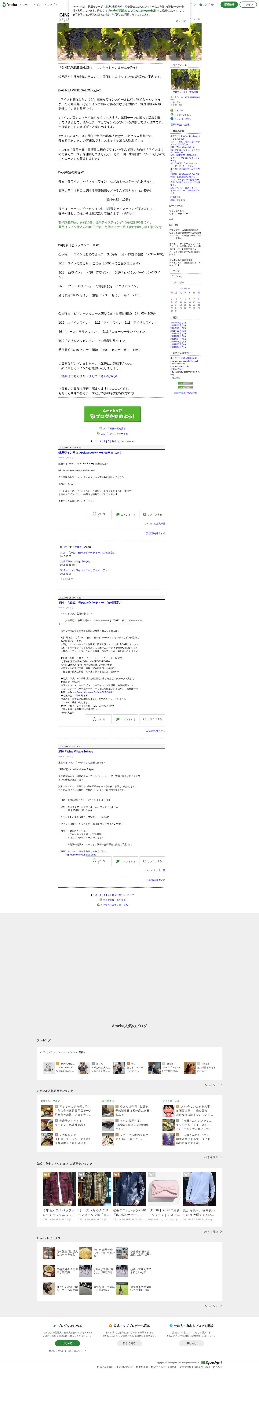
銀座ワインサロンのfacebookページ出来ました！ (90, 452)
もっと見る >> (67, 579)
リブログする (154, 514)
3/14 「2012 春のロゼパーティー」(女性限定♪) (87, 552)
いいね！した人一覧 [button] (155, 523)
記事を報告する (157, 533)
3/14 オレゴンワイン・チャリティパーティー (85, 570)
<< (182, 288)
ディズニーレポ (171, 1101)
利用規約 (143, 1367)
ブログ (69, 458)
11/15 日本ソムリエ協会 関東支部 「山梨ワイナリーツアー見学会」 (185, 182)
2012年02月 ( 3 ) (178, 325)
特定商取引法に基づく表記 (196, 1367)
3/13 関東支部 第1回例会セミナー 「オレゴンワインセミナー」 (185, 158)
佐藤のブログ (176, 369)
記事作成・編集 (180, 124)
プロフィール (179, 92)
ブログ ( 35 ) (176, 276)
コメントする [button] (128, 514)
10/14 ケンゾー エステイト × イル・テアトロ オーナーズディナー (185, 190)
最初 (114, 441)
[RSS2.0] (185, 388)
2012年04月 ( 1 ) (178, 323)
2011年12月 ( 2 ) (178, 331)
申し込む (191, 1343)
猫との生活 (108, 1101)
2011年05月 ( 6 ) (178, 344)
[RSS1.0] (185, 384)
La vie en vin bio (177, 363)
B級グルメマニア (50, 1101)
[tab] (59, 1052)
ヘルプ (219, 1367)
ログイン (248, 4)
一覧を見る (176, 197)
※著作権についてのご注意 (185, 393)
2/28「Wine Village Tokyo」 (183, 147)
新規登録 (229, 4)
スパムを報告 (106, 1367)
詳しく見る (129, 1343)
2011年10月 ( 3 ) (178, 333)
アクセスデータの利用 (165, 1367)
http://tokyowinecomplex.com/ (81, 854)
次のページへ (126, 441)
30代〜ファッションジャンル (59, 1052)
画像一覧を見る (177, 200)
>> (189, 288)
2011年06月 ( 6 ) (178, 341)
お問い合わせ (126, 1367)
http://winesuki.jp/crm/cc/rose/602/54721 (93, 692)
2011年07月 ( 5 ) (178, 339)
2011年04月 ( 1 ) (178, 347)
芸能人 (82, 1052)
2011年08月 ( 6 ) (178, 336)
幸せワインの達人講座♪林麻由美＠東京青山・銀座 (185, 358)
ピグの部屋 (193, 92)
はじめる (67, 1343)
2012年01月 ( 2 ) (178, 328)
